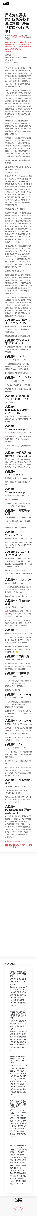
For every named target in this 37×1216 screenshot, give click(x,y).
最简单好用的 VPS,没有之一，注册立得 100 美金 (18, 846)
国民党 (23, 37)
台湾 (10, 37)
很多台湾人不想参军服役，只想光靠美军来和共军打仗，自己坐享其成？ (18, 1104)
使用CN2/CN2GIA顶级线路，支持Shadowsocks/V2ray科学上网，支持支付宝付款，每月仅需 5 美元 (18, 44)
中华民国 (14, 37)
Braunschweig (11, 35)
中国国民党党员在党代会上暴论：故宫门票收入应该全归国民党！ (18, 1015)
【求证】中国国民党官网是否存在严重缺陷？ (18, 974)
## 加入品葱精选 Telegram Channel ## (15, 50)
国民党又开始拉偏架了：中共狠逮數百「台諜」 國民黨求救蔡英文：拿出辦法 (18, 1149)
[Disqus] (18, 885)
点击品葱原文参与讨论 (13, 841)
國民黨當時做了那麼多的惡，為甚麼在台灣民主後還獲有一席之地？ (18, 1059)
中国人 (19, 37)
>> (6, 364)
